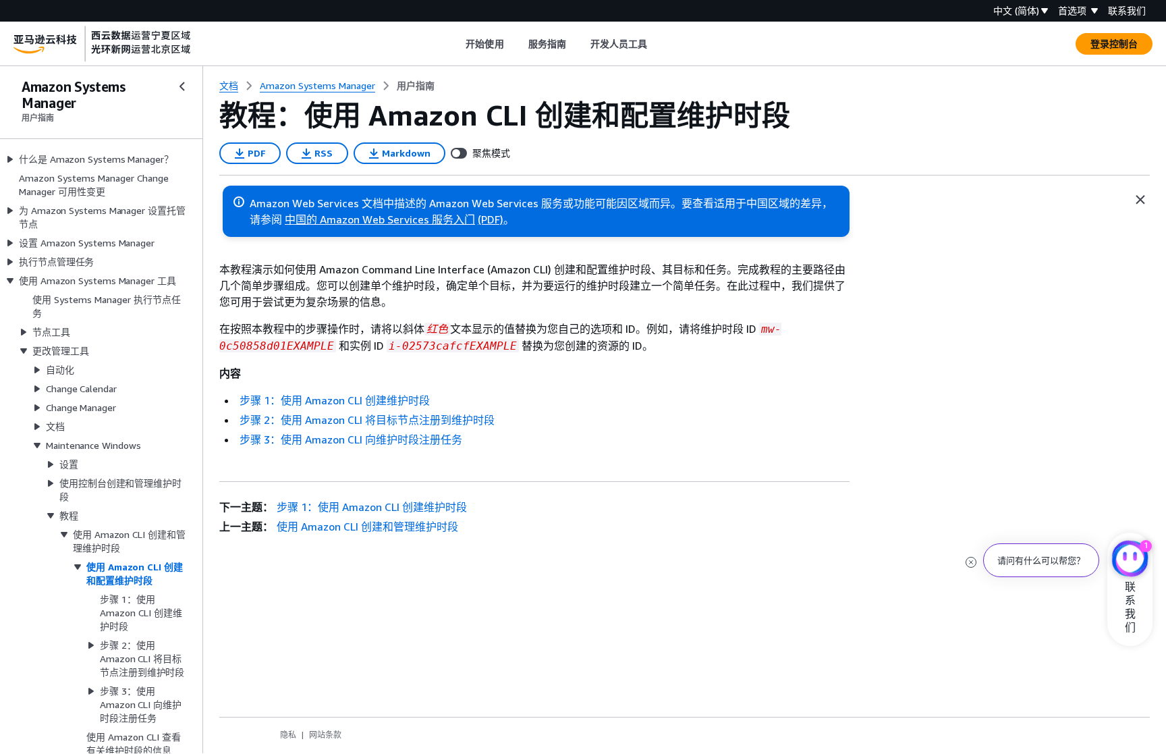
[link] (416, 85)
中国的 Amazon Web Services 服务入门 (380, 219)
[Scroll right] (657, 44)
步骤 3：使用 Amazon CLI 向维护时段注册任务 (351, 439)
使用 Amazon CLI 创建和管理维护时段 (367, 526)
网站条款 (325, 735)
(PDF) (490, 219)
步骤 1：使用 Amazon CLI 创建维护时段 (335, 400)
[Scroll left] (455, 44)
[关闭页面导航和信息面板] (1140, 200)
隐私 (288, 735)
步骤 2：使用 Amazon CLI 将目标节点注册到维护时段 (367, 420)
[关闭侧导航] (182, 86)
